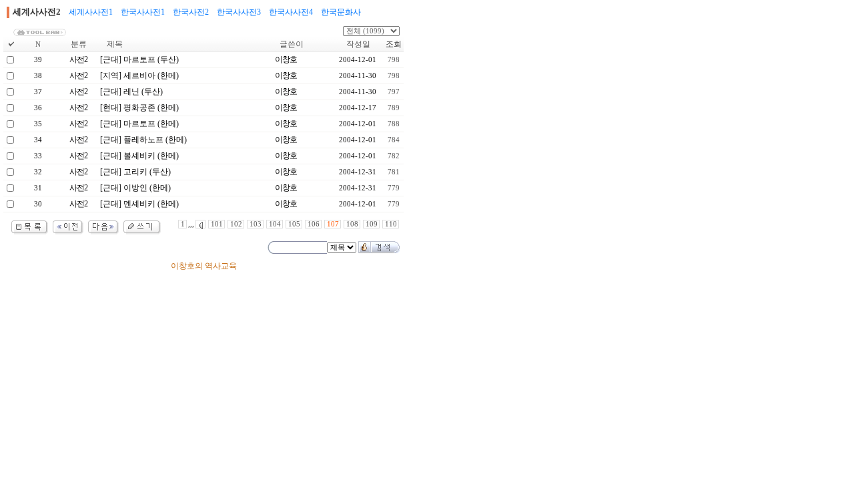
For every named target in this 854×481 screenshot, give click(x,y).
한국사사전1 (143, 12)
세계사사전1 (91, 12)
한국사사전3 (239, 12)
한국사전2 (191, 12)
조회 (394, 44)
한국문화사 (341, 12)
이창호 (286, 59)
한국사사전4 (291, 12)
